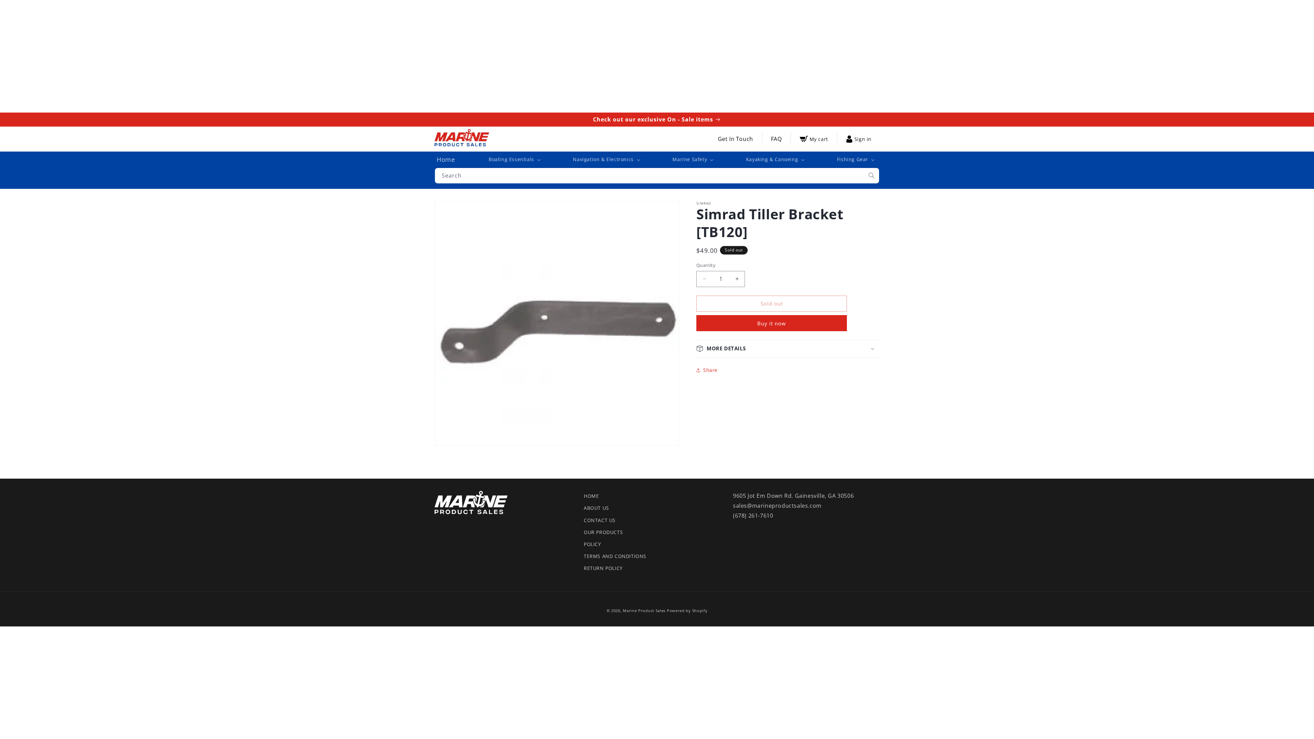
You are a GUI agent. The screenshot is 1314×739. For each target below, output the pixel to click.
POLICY (592, 544)
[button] (514, 159)
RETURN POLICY (603, 568)
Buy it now (771, 323)
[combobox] (657, 175)
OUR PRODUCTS (603, 532)
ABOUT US (596, 508)
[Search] (871, 175)
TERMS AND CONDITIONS (615, 556)
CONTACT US (600, 520)
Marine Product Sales (644, 610)
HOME (591, 496)
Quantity (706, 265)
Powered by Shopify (687, 610)
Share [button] (710, 370)
